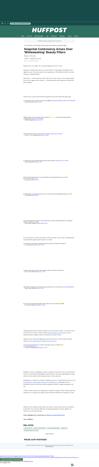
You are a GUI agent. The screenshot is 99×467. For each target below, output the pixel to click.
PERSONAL (62, 36)
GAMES (76, 36)
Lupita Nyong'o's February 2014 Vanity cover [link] (44, 341)
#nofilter (59, 100)
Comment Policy (37, 457)
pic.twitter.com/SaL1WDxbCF (55, 133)
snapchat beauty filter (31, 430)
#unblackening (45, 133)
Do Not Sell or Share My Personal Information (11, 459)
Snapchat (64, 428)
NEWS (22, 36)
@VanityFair (34, 344)
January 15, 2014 (43, 347)
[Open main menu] (2, 23)
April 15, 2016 (41, 271)
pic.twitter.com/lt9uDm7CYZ (30, 346)
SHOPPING (54, 36)
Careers (22, 457)
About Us (2, 457)
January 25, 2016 (39, 120)
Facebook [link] (54, 415)
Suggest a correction (49, 433)
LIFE (47, 36)
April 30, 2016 (35, 195)
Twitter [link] (62, 415)
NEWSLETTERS (49, 456)
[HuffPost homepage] (18, 454)
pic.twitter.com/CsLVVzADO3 (61, 160)
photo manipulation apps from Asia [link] (56, 332)
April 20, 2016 (44, 223)
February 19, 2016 (44, 135)
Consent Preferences (72, 457)
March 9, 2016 (38, 102)
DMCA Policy (44, 457)
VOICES (69, 36)
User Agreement (28, 457)
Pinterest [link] (48, 415)
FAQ (69, 445)
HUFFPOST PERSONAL (32, 456)
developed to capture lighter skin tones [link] (36, 382)
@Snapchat (28, 100)
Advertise (7, 457)
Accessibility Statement (54, 457)
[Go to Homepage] (72, 465)
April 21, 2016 (35, 179)
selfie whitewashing (53, 428)
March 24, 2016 (41, 305)
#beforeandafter (53, 100)
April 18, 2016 (41, 244)
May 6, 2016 (39, 161)
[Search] (8, 24)
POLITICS (29, 36)
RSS (16, 457)
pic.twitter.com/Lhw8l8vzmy (37, 118)
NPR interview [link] (54, 382)
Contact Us (12, 457)
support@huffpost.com (49, 446)
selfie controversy (39, 428)
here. (65, 45)
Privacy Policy (63, 457)
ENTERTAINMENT (39, 36)
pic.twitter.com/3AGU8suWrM (68, 100)
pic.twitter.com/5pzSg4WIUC (67, 287)
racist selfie (28, 428)
